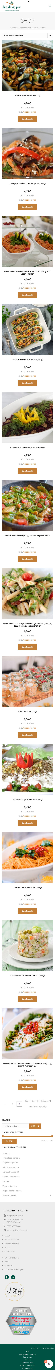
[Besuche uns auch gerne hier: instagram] (13, 1277)
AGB (27, 1351)
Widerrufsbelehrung (27, 1365)
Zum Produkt (27, 119)
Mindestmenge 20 (11, 1172)
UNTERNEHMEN (12, 1258)
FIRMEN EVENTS (12, 1243)
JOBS (7, 1261)
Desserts (6, 1153)
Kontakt (27, 1360)
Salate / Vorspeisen (11, 1176)
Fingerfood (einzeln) (11, 1158)
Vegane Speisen (10, 1186)
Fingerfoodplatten (11, 1162)
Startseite (14, 28)
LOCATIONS (10, 1251)
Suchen (35, 1126)
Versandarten (27, 1363)
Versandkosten (29, 112)
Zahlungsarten (27, 1368)
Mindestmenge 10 (11, 1167)
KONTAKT (9, 1265)
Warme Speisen (10, 1195)
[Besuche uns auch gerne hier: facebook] (7, 1277)
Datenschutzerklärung (27, 1354)
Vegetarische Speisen (29, 28)
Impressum (27, 1357)
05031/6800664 (13, 1226)
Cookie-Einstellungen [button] (14, 1269)
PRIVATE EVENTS (12, 1239)
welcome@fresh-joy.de (17, 1230)
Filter (9, 1141)
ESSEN (7, 1236)
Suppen (6, 1181)
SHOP (7, 1247)
